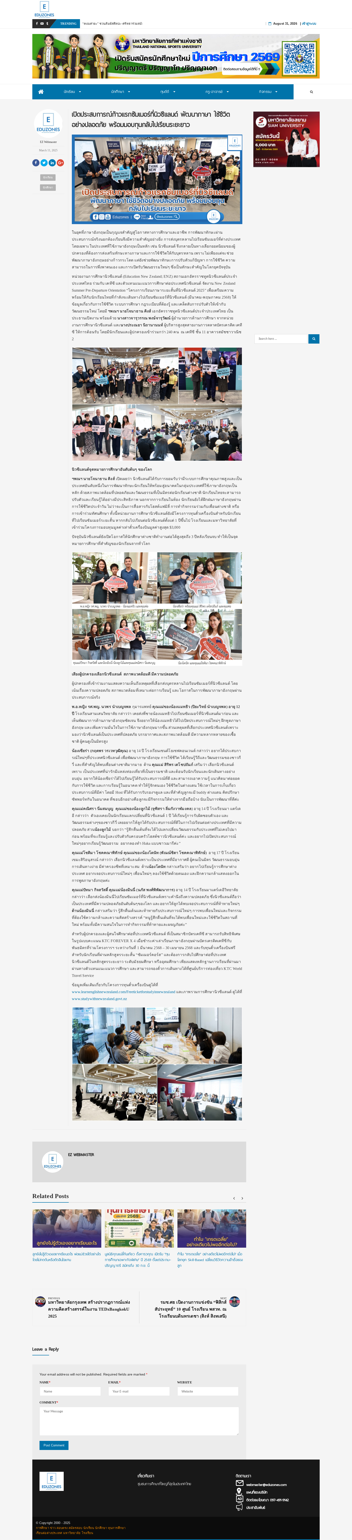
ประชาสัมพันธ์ (255, 1508)
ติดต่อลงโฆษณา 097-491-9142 (267, 1500)
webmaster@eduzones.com (266, 1485)
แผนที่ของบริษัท (256, 1492)
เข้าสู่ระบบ (309, 23)
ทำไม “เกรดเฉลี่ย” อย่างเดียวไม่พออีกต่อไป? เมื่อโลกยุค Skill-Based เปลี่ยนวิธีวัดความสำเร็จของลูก (210, 1260)
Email (114, 1382)
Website (184, 1382)
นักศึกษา (48, 187)
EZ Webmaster (48, 142)
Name (45, 1382)
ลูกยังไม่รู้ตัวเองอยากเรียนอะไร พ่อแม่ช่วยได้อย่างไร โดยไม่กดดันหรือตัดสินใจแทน (67, 1257)
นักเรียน (48, 177)
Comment (49, 1402)
